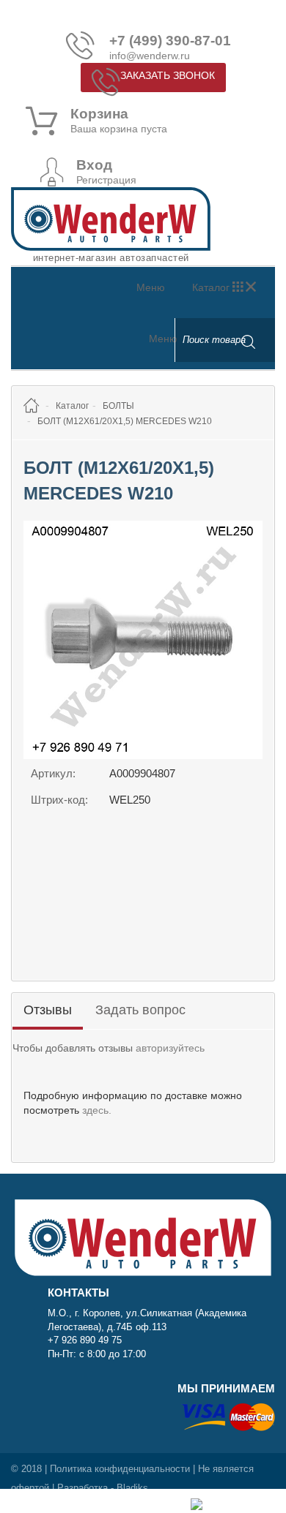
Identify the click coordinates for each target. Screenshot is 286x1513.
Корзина (99, 114)
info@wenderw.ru (149, 55)
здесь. (96, 1110)
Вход (94, 165)
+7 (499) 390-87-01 (170, 41)
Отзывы (47, 1010)
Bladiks (132, 1487)
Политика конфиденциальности (120, 1468)
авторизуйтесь (170, 1048)
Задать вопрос (140, 1010)
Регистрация (106, 180)
